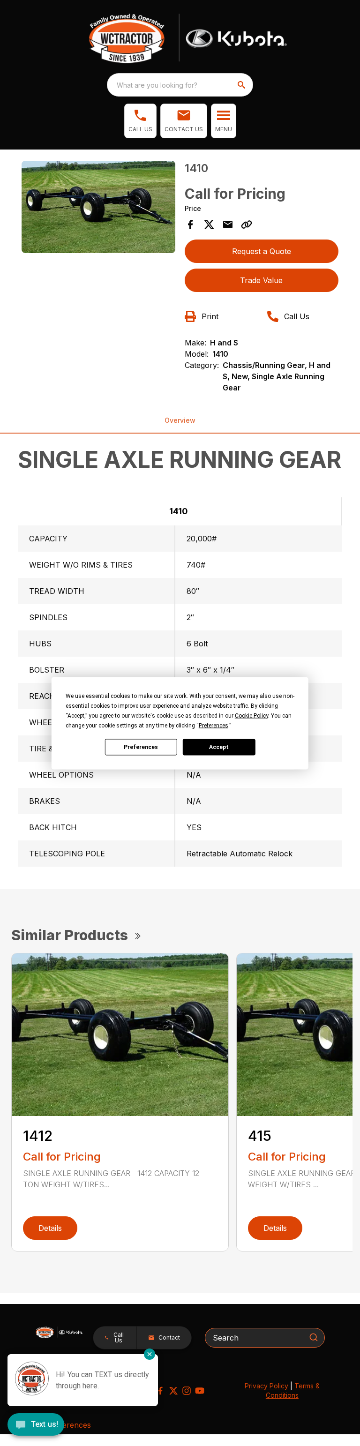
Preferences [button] (213, 725)
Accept (219, 747)
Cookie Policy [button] (251, 715)
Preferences (141, 747)
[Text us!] (36, 1425)
